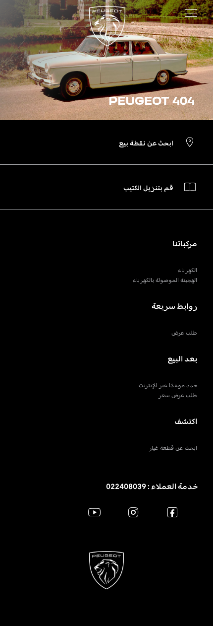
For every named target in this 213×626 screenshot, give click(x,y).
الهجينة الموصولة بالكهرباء (165, 280)
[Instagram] (133, 512)
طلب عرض (184, 333)
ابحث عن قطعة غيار (173, 448)
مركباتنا (184, 243)
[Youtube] (94, 512)
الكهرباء (187, 270)
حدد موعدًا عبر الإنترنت (168, 385)
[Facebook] (172, 512)
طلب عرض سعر (177, 395)
